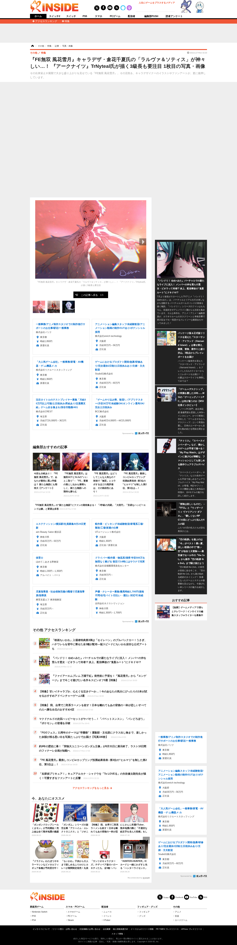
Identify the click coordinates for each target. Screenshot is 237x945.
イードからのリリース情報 (142, 929)
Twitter (166, 897)
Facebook (179, 897)
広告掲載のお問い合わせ (89, 929)
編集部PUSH (151, 16)
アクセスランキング (46, 21)
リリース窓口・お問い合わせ (64, 929)
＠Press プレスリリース (191, 929)
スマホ (98, 16)
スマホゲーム (74, 912)
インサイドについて (41, 929)
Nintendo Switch (39, 912)
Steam (71, 920)
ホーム (38, 16)
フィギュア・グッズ (147, 907)
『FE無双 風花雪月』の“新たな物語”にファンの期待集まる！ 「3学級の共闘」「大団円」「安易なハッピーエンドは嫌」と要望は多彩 (90, 507)
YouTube (193, 897)
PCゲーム (115, 16)
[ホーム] (32, 46)
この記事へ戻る (92, 295)
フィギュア (144, 912)
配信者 (131, 16)
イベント (107, 916)
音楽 (177, 916)
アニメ (178, 912)
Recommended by (135, 878)
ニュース (107, 912)
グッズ (142, 916)
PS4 (34, 920)
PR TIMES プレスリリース (167, 929)
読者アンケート (174, 16)
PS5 (85, 16)
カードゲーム (181, 920)
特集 (67, 21)
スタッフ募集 (117, 934)
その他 (176, 907)
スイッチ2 (54, 16)
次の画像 (142, 241)
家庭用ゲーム (37, 907)
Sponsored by (128, 433)
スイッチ (71, 16)
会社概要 (107, 929)
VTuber (106, 920)
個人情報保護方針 (120, 929)
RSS (205, 897)
